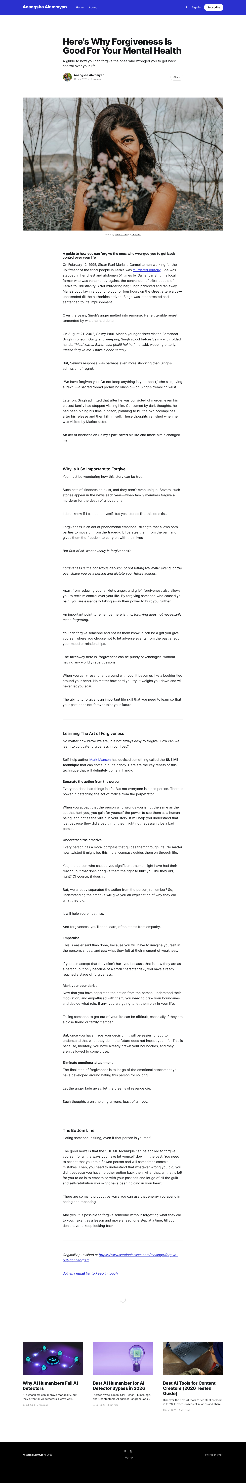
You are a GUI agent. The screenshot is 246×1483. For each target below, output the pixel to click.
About (93, 7)
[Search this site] (186, 7)
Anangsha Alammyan (45, 7)
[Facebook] (131, 1451)
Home (80, 7)
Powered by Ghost (213, 1454)
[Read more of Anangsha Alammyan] (67, 77)
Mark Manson (100, 760)
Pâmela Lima (121, 234)
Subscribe (213, 7)
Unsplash (136, 234)
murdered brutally (146, 270)
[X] (125, 1451)
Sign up (129, 1457)
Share (177, 77)
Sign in (196, 7)
